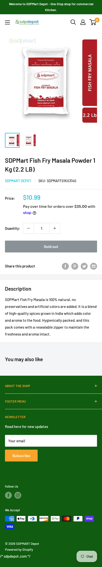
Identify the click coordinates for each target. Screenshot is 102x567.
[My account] (82, 22)
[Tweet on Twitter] (84, 266)
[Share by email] (93, 266)
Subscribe (21, 455)
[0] (93, 22)
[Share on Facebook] (65, 266)
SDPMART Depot (18, 181)
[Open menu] (7, 22)
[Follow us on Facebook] (8, 495)
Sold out (51, 246)
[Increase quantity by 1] (55, 228)
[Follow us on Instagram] (17, 495)
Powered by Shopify (19, 549)
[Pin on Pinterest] (74, 266)
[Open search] (73, 22)
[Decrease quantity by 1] (28, 228)
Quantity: (12, 228)
